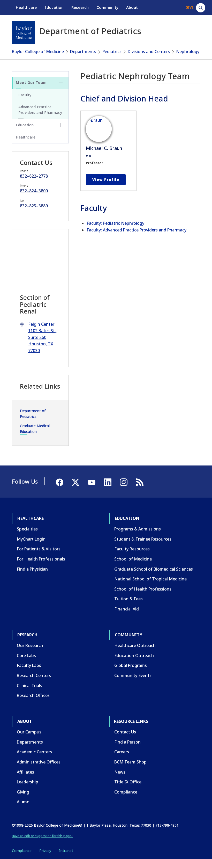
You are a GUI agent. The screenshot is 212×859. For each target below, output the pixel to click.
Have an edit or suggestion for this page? (42, 836)
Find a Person (127, 742)
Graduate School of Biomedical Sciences (153, 569)
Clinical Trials (29, 685)
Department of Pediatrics (33, 413)
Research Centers (34, 675)
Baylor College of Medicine (38, 51)
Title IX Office (127, 782)
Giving (23, 792)
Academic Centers (34, 752)
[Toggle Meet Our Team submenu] (61, 83)
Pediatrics (112, 51)
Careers (121, 752)
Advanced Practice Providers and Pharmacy (40, 109)
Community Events (133, 675)
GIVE (189, 7)
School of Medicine (133, 559)
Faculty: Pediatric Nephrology (115, 223)
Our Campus (29, 732)
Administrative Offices (38, 762)
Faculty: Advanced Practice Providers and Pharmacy (136, 230)
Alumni (24, 802)
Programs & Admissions (137, 529)
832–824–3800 (34, 191)
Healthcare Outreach (135, 645)
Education (54, 7)
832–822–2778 (34, 176)
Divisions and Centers (149, 51)
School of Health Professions (142, 589)
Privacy (45, 850)
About (132, 7)
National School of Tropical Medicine (150, 579)
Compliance (125, 792)
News (119, 772)
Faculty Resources (132, 549)
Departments (83, 51)
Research (80, 7)
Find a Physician (32, 569)
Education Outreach (134, 655)
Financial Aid (126, 609)
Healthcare (26, 7)
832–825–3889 (34, 206)
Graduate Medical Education (35, 428)
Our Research (30, 645)
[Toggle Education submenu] (61, 125)
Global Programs (130, 665)
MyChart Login (31, 539)
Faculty (25, 94)
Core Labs (26, 655)
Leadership (27, 782)
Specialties (27, 529)
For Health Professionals (41, 559)
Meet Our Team (31, 82)
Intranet (66, 850)
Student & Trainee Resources (142, 539)
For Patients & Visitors (38, 549)
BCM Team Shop (130, 762)
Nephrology (187, 51)
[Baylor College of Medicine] (23, 32)
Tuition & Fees (128, 599)
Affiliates (25, 772)
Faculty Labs (29, 665)
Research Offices (33, 695)
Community (107, 7)
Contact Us (125, 732)
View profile (105, 179)
